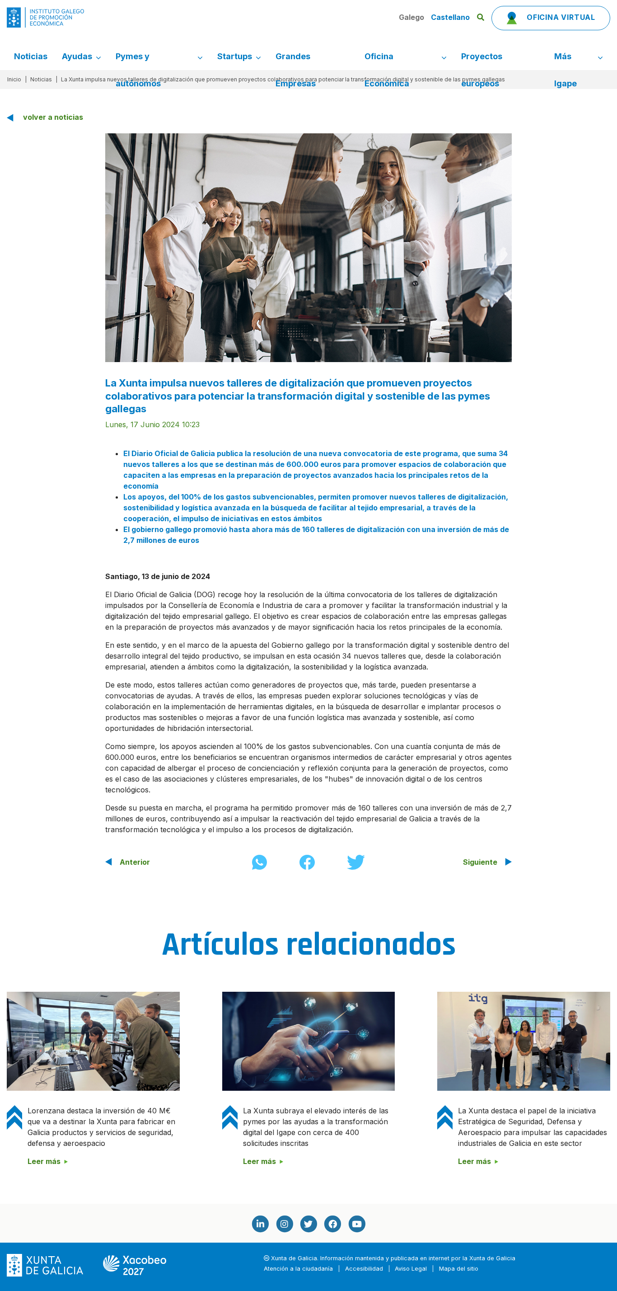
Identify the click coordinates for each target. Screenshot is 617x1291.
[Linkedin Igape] (260, 1223)
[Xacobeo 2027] (134, 1265)
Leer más (44, 1161)
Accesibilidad (364, 1268)
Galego (412, 17)
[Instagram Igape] (284, 1223)
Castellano (450, 17)
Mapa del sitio (458, 1268)
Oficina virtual (559, 17)
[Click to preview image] (308, 246)
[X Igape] (308, 1223)
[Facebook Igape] (332, 1223)
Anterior (135, 862)
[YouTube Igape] (356, 1223)
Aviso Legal (411, 1268)
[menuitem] (31, 56)
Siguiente (480, 862)
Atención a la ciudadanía (298, 1268)
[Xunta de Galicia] (46, 1265)
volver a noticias (53, 117)
